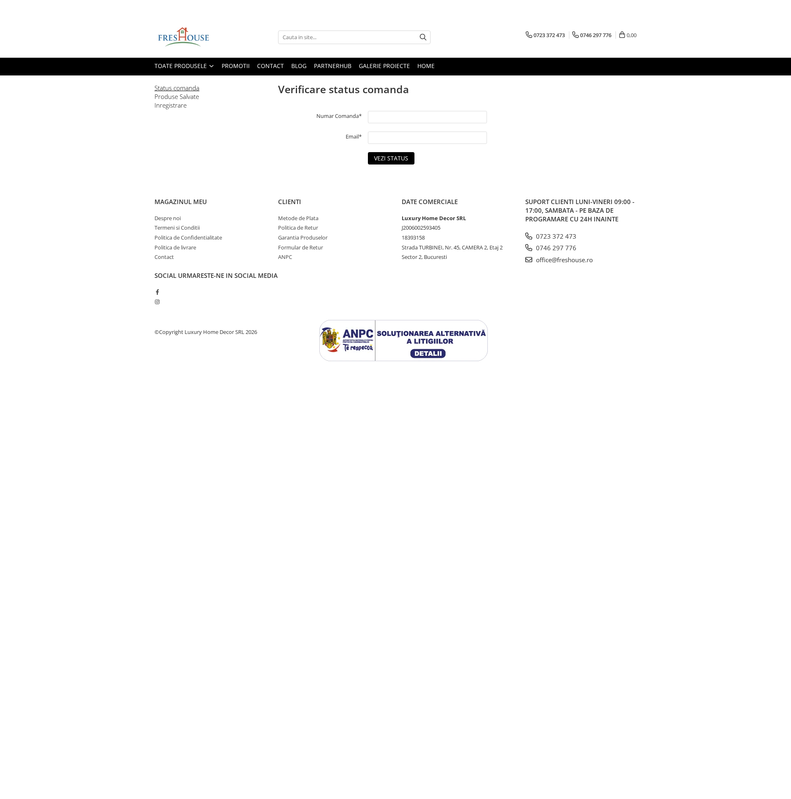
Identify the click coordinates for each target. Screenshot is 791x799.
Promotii (236, 66)
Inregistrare (170, 105)
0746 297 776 (555, 248)
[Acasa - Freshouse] (195, 37)
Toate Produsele (181, 66)
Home (426, 66)
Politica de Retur (298, 227)
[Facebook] (157, 292)
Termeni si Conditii (177, 227)
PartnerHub (332, 66)
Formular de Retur (300, 247)
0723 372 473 (555, 236)
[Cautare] (423, 37)
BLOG (299, 66)
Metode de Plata (298, 218)
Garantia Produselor (303, 237)
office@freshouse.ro (563, 260)
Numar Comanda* (339, 116)
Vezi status (391, 158)
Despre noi (167, 218)
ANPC (285, 257)
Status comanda (176, 88)
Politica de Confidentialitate (188, 237)
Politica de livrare (175, 247)
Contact (270, 66)
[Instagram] (157, 302)
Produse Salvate (176, 96)
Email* (354, 136)
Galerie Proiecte (384, 66)
